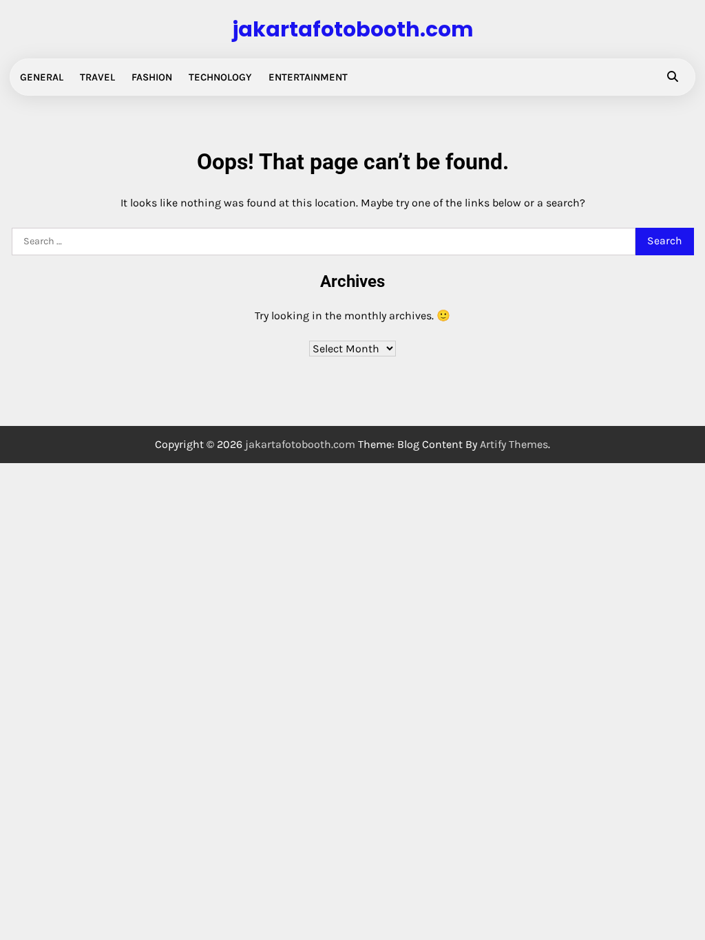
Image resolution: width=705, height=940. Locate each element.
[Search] (672, 77)
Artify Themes (514, 444)
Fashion (151, 77)
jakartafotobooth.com (353, 29)
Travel (97, 77)
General (41, 77)
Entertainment (308, 77)
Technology (220, 77)
